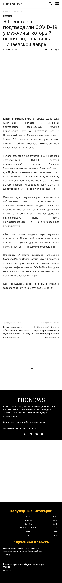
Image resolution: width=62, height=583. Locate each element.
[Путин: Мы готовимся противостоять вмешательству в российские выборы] (53, 552)
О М (8, 50)
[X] (13, 57)
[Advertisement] (31, 471)
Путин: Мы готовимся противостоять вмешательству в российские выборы (22, 550)
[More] (35, 57)
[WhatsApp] (28, 57)
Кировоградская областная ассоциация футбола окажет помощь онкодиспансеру (17, 332)
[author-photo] (31, 364)
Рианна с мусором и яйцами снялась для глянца (23, 565)
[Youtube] (42, 434)
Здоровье (17, 11)
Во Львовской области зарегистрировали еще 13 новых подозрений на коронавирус (45, 332)
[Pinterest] (21, 57)
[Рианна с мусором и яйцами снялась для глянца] (53, 568)
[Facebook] (6, 57)
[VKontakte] (37, 434)
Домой (6, 11)
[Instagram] (25, 434)
